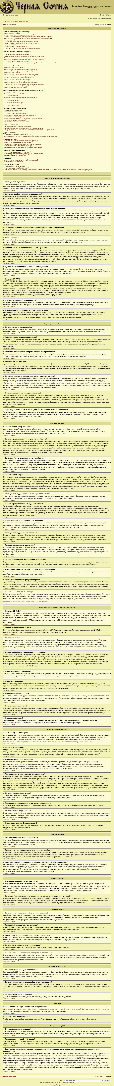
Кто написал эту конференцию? (14, 166)
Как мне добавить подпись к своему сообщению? (20, 71)
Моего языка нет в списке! (12, 58)
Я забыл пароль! (9, 40)
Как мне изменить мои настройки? (14, 53)
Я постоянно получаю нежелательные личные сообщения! (23, 128)
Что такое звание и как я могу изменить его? (18, 61)
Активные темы (24, 21)
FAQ (102, 15)
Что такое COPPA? (9, 45)
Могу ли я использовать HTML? (14, 94)
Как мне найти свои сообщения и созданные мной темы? (22, 147)
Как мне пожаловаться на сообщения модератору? (20, 82)
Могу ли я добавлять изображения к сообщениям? (20, 97)
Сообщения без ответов (10, 21)
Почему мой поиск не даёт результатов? (17, 142)
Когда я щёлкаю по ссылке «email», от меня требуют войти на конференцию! (29, 63)
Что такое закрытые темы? (12, 104)
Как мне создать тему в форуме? (14, 67)
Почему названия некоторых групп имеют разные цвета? (22, 118)
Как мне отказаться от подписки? (14, 155)
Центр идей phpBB (27, 1044)
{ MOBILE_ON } (57, 1085)
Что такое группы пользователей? (14, 113)
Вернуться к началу (9, 190)
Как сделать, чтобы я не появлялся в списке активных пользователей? (27, 38)
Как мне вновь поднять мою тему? (15, 87)
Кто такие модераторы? (11, 112)
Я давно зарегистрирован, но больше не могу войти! (21, 43)
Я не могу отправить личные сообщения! (17, 126)
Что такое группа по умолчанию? (14, 120)
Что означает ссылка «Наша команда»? (16, 122)
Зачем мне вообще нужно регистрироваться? (18, 35)
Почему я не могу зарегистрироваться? (16, 46)
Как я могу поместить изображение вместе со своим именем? (24, 59)
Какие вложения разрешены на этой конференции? (20, 160)
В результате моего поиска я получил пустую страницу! (22, 144)
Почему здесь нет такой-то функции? (16, 168)
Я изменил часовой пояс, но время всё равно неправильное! (24, 56)
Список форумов (9, 24)
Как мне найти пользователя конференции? (18, 146)
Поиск (109, 15)
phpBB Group (73, 1031)
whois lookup (42, 1056)
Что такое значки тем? (11, 105)
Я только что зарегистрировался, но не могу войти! (20, 41)
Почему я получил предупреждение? (15, 81)
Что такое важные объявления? (14, 99)
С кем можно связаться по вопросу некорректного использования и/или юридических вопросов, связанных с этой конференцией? (47, 170)
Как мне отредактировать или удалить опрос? (19, 76)
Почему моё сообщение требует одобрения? (18, 86)
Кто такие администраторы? (12, 110)
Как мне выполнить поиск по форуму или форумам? (21, 141)
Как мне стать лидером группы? (14, 117)
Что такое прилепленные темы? (14, 102)
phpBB (53, 1082)
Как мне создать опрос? (11, 72)
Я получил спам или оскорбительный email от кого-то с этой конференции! (28, 130)
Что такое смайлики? (10, 95)
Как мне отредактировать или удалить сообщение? (20, 69)
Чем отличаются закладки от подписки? (17, 152)
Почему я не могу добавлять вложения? (17, 79)
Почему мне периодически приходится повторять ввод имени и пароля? (27, 36)
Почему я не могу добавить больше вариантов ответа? (22, 74)
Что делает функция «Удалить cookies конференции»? (22, 48)
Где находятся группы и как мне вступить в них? (19, 115)
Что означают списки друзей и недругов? (17, 134)
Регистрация (14, 15)
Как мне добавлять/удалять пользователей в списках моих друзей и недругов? (30, 136)
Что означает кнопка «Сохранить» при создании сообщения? (24, 84)
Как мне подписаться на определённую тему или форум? (23, 154)
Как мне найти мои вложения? (13, 162)
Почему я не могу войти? (11, 33)
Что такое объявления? (11, 100)
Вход (6, 15)
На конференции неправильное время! (16, 54)
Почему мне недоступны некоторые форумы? (18, 77)
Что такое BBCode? (10, 92)
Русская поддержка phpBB (57, 1084)
